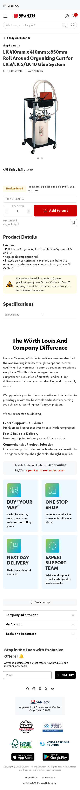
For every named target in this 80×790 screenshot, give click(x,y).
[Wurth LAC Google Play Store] (55, 757)
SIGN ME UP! (65, 675)
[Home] (24, 16)
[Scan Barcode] (72, 25)
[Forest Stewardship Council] (21, 743)
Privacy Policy (31, 778)
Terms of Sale (48, 778)
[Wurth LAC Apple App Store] (23, 757)
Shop (11, 45)
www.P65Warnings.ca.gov (30, 290)
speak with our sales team (45, 470)
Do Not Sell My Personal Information (40, 783)
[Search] (64, 25)
